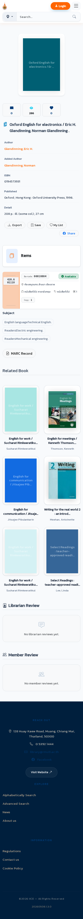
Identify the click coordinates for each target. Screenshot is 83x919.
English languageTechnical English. (28, 322)
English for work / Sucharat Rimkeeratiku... (21, 440)
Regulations (12, 851)
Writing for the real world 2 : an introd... (62, 511)
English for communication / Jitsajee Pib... (20, 511)
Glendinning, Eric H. (18, 148)
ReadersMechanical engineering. (26, 339)
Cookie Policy (13, 868)
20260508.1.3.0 (42, 907)
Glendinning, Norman (19, 165)
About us (9, 820)
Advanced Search (16, 803)
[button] (6, 6)
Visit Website (39, 772)
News (6, 812)
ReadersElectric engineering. (23, 330)
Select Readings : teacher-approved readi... (62, 582)
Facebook (44, 759)
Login (62, 6)
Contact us (11, 859)
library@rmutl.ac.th (44, 751)
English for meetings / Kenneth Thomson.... (62, 440)
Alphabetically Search (19, 795)
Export (17, 225)
